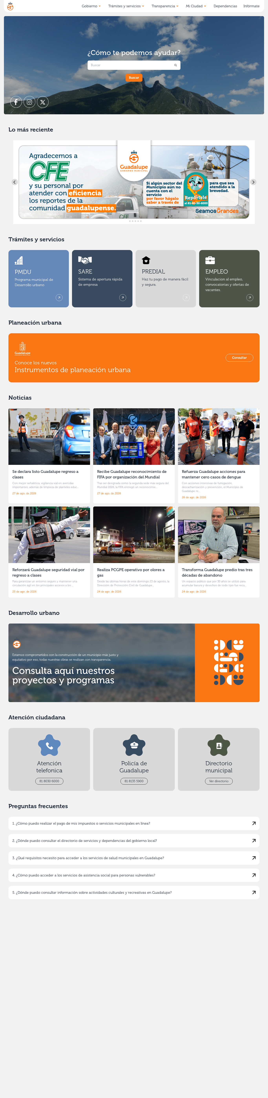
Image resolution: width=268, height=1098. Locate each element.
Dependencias (225, 6)
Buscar (134, 78)
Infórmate (251, 6)
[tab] (127, 221)
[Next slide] (253, 182)
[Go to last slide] (15, 182)
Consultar (239, 358)
